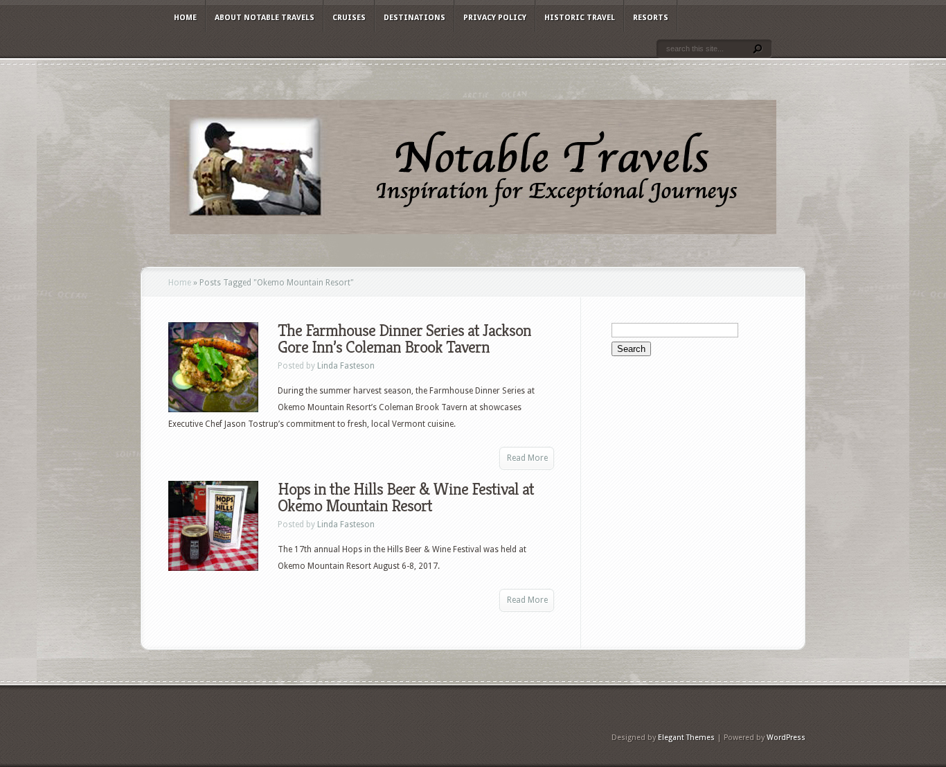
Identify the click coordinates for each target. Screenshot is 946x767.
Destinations (414, 17)
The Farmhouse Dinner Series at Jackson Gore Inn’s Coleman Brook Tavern (404, 339)
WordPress (786, 737)
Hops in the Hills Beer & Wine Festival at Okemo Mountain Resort (406, 497)
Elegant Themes (686, 737)
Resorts (650, 17)
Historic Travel (579, 17)
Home (185, 17)
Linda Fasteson (346, 366)
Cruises (349, 17)
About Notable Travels (264, 17)
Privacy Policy (494, 17)
